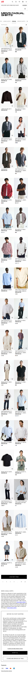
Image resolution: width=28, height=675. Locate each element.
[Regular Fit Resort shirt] (7, 370)
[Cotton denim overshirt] (21, 37)
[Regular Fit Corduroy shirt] (7, 67)
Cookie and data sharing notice (15, 648)
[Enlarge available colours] (2, 53)
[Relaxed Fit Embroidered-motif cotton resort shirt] (7, 430)
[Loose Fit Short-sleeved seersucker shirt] (7, 551)
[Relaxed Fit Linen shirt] (7, 308)
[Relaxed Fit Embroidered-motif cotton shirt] (7, 278)
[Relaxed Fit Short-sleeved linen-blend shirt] (21, 126)
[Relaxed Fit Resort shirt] (21, 97)
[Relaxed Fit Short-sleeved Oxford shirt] (7, 217)
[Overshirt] (7, 157)
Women (25, 5)
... (17, 581)
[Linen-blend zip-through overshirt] (7, 97)
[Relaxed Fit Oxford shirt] (21, 430)
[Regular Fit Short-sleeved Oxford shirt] (7, 460)
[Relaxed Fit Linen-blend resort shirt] (21, 157)
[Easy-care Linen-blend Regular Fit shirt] (21, 278)
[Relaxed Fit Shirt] (7, 247)
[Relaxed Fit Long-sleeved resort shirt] (21, 370)
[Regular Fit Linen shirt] (7, 489)
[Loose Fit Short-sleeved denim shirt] (21, 460)
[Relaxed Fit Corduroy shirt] (7, 188)
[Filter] (26, 24)
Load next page (14, 577)
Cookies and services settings (15, 658)
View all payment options (6, 670)
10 (21, 581)
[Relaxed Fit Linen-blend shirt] (7, 37)
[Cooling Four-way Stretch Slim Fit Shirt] (21, 489)
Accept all (15, 652)
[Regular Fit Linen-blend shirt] (21, 520)
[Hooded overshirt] (21, 67)
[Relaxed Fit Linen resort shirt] (7, 520)
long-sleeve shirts (21, 602)
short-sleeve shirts (11, 607)
